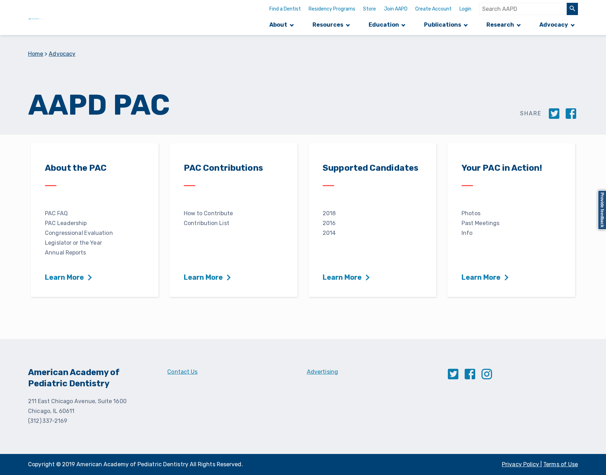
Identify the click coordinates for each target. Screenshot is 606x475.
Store (369, 9)
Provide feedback (602, 210)
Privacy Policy (521, 464)
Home (35, 53)
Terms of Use (560, 464)
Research (500, 24)
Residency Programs (332, 9)
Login (465, 9)
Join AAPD (396, 9)
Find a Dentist (285, 9)
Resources (327, 24)
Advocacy (553, 24)
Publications (442, 24)
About (278, 24)
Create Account (433, 9)
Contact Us (182, 371)
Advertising (322, 371)
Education (384, 24)
